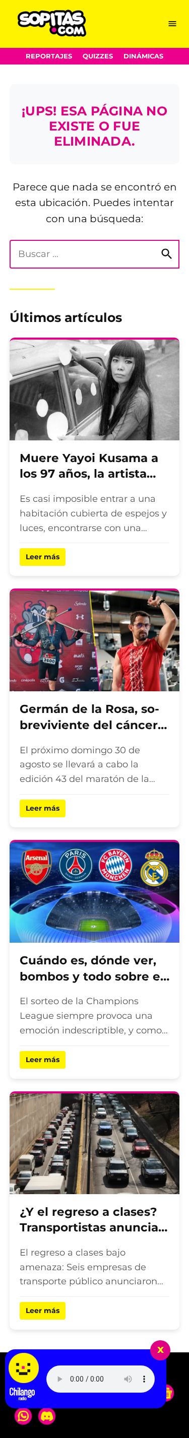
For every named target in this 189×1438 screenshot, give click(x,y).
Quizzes (98, 56)
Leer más (42, 556)
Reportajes (49, 56)
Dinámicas (143, 56)
